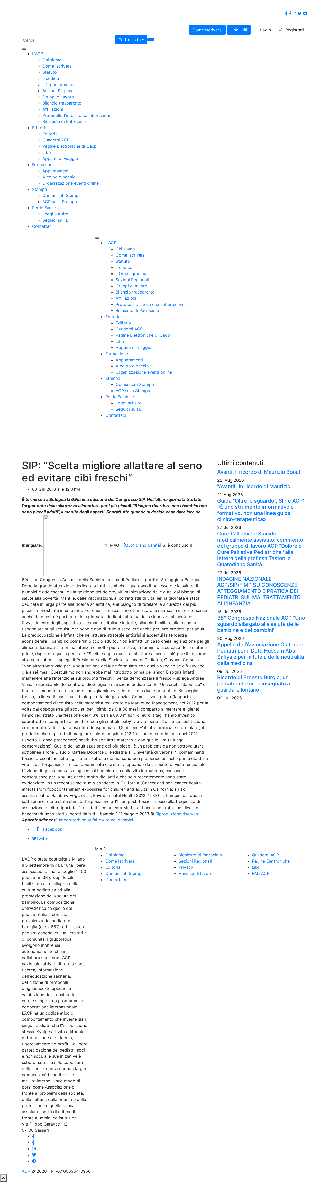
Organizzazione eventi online (70, 183)
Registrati (294, 29)
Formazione (43, 164)
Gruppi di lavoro (58, 96)
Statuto (49, 72)
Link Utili (238, 29)
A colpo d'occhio (59, 176)
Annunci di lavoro (196, 873)
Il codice (50, 78)
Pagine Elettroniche (271, 861)
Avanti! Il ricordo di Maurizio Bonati (259, 472)
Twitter (43, 838)
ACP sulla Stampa (59, 201)
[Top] (3, 1178)
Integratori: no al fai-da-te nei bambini (96, 819)
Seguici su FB (55, 220)
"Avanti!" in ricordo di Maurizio (253, 486)
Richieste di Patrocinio (64, 121)
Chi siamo (52, 59)
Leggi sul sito (55, 213)
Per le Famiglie (46, 207)
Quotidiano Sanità (142, 545)
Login (265, 29)
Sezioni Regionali (59, 90)
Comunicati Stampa (61, 195)
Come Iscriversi (207, 29)
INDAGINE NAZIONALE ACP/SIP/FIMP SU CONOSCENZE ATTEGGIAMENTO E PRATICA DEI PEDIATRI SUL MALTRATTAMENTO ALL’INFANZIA (259, 591)
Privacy (186, 867)
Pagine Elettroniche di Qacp (69, 146)
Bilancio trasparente (61, 103)
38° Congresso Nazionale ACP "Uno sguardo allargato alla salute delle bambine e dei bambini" (261, 624)
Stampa (39, 189)
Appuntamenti (56, 170)
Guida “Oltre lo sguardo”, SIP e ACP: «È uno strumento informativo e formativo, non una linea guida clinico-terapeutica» (260, 510)
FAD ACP (260, 873)
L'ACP (37, 53)
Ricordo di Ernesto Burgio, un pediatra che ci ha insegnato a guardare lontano (253, 683)
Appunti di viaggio (60, 158)
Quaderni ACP (55, 140)
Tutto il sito (130, 39)
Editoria (39, 127)
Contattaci (42, 226)
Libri (46, 152)
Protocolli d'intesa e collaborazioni (76, 115)
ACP (26, 1171)
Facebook (52, 829)
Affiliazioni (52, 109)
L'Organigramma (58, 84)
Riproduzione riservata (177, 813)
